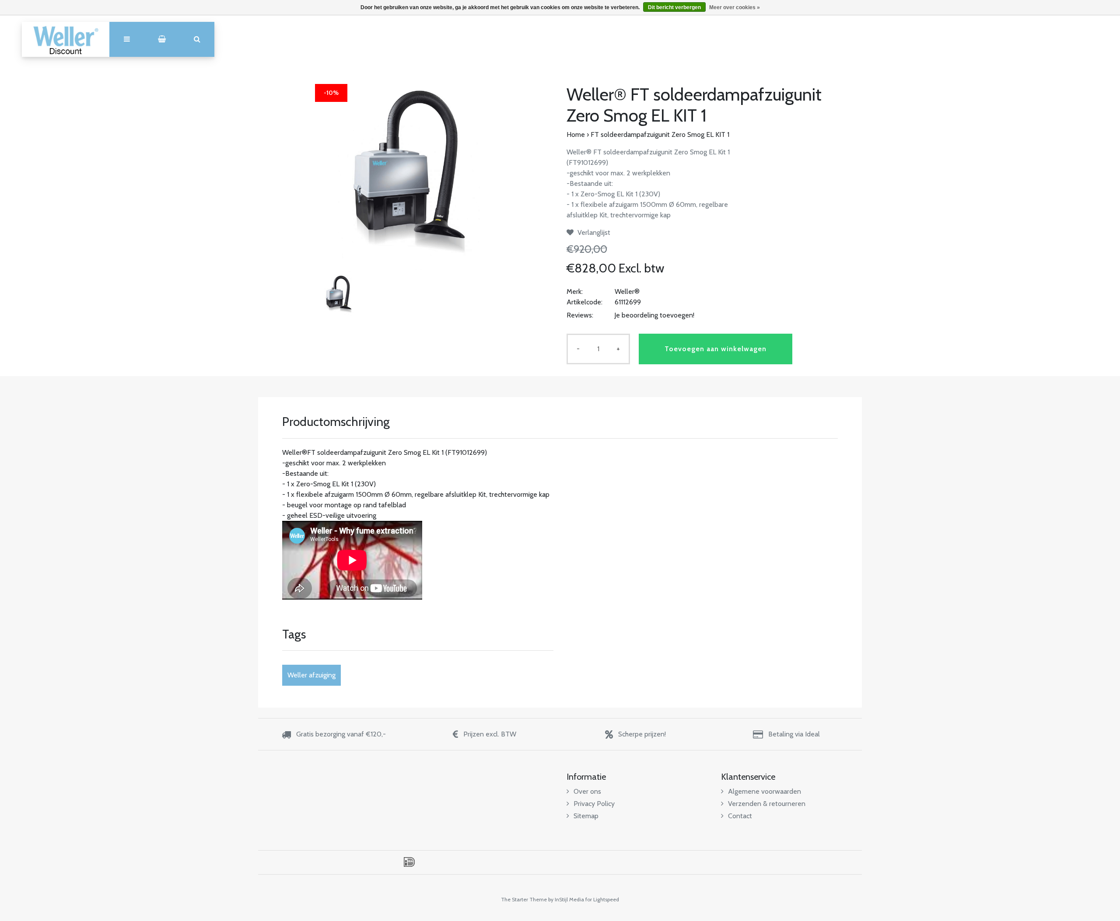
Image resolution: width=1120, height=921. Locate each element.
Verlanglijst (593, 232)
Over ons (587, 791)
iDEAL (409, 862)
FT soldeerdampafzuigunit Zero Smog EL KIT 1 (660, 134)
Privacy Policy (594, 803)
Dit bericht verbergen (674, 7)
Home (576, 134)
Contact (740, 816)
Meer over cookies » (734, 7)
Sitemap (586, 816)
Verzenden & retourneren (766, 803)
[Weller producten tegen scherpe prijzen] (65, 39)
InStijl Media (569, 899)
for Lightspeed (602, 899)
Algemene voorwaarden (764, 791)
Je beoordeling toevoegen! (654, 315)
